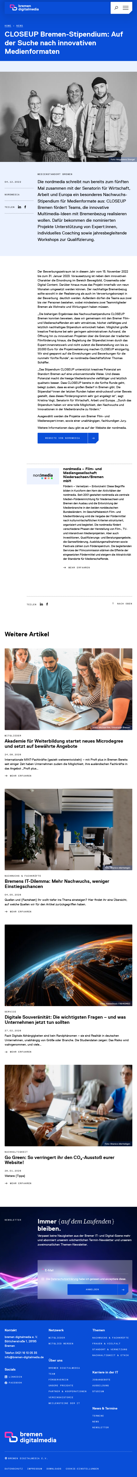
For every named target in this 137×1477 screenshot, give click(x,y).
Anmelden (92, 1289)
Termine (98, 1416)
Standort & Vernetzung (109, 1349)
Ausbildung (100, 1385)
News (19, 25)
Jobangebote (101, 1379)
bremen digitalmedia (64, 1368)
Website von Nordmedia (62, 438)
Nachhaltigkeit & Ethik (110, 1355)
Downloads (54, 1468)
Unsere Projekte (61, 1385)
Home (8, 25)
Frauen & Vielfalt (106, 1343)
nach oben (124, 603)
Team (52, 1374)
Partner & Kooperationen (68, 1391)
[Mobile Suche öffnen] (116, 8)
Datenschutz (14, 1468)
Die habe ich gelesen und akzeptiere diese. (86, 1279)
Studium (98, 1391)
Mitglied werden (61, 1343)
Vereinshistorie (61, 1397)
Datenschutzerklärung (64, 1279)
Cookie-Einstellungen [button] (82, 1468)
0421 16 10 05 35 (26, 1353)
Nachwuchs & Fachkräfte (110, 1337)
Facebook (14, 1382)
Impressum (34, 1468)
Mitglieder (57, 1337)
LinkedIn (14, 1377)
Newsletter (100, 1427)
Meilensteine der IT (64, 1403)
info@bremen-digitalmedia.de (24, 1357)
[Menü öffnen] (125, 8)
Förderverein (58, 1379)
